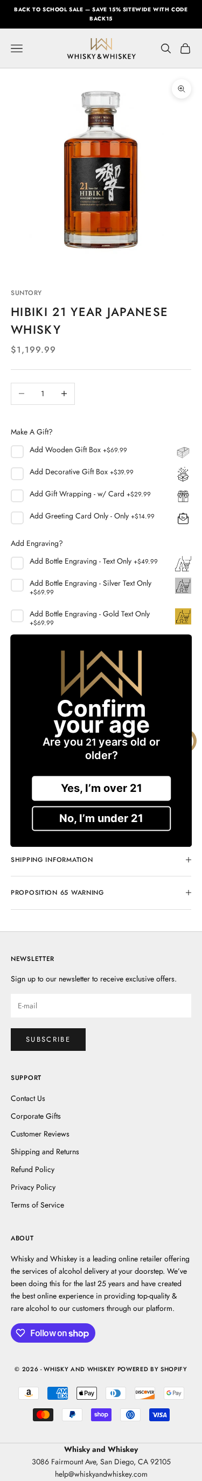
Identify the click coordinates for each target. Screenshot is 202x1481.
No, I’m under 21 (101, 818)
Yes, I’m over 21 (101, 788)
